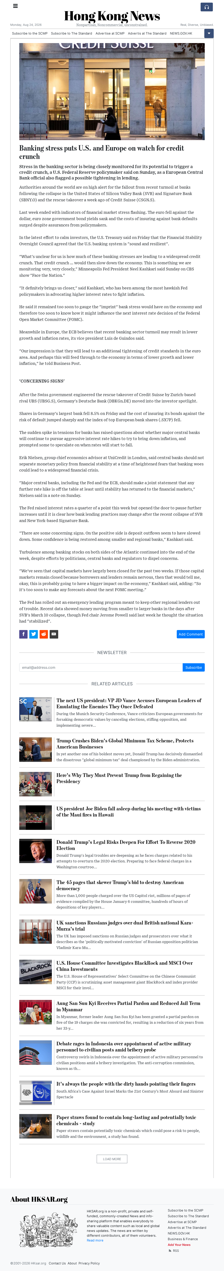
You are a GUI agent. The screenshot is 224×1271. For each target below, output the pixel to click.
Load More (112, 1159)
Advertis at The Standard (147, 33)
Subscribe (194, 667)
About (72, 1263)
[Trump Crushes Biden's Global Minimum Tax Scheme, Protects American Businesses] (35, 749)
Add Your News (179, 1245)
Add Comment (191, 634)
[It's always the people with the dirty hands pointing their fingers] (35, 1092)
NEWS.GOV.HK (181, 33)
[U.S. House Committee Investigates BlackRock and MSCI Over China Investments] (35, 971)
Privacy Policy (89, 1263)
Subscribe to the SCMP (29, 33)
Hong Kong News (112, 15)
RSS (175, 1250)
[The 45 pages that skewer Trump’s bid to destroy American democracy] (35, 891)
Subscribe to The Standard (71, 33)
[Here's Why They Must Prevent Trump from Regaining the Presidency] (35, 784)
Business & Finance (183, 1239)
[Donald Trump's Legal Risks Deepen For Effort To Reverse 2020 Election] (35, 850)
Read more (95, 1240)
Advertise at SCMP (110, 33)
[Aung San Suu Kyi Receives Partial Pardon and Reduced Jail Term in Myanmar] (35, 1012)
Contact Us (57, 1263)
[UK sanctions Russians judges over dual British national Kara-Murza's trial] (35, 931)
